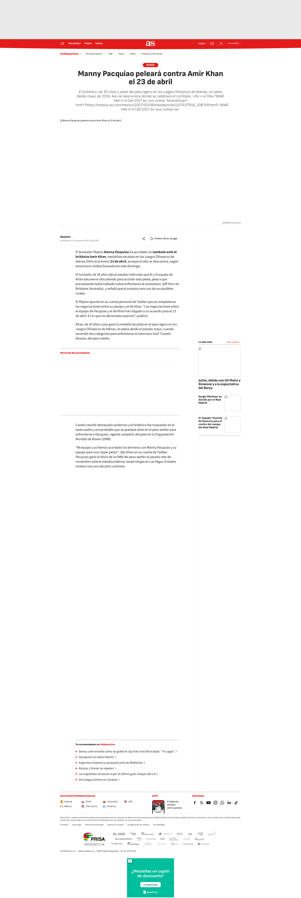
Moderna (133, 844)
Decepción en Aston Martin (96, 757)
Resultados (74, 43)
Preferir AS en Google (165, 238)
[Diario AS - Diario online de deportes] (150, 43)
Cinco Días (151, 839)
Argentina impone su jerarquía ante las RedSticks (111, 763)
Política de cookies (115, 824)
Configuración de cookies (138, 824)
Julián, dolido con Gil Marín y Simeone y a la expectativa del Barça (219, 384)
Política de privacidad (94, 824)
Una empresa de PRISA (94, 837)
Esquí (121, 53)
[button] (143, 239)
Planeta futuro (186, 839)
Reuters (65, 237)
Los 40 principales (133, 834)
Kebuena (199, 839)
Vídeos (99, 43)
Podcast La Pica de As (152, 53)
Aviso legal (76, 824)
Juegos (201, 43)
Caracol (211, 834)
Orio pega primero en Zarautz (98, 779)
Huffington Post (123, 839)
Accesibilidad (159, 824)
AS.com (190, 834)
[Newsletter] (212, 43)
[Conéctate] (221, 43)
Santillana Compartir (165, 834)
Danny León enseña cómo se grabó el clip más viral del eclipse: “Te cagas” (127, 751)
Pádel (132, 53)
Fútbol (88, 43)
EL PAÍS (119, 834)
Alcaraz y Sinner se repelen (96, 768)
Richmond (116, 844)
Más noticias (233, 342)
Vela (110, 53)
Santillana (147, 834)
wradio (139, 839)
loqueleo (188, 844)
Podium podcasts (148, 844)
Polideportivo (69, 54)
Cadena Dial (163, 839)
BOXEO (151, 65)
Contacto (64, 824)
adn (200, 834)
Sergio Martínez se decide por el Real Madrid (210, 399)
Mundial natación (94, 53)
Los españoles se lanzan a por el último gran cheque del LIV (117, 774)
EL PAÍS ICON (161, 844)
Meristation (204, 844)
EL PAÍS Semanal (173, 839)
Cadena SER (180, 834)
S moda (174, 844)
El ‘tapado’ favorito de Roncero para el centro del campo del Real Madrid (210, 422)
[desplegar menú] (62, 43)
